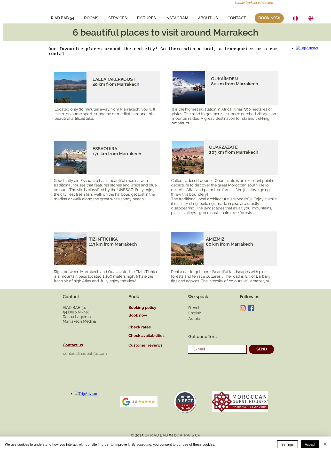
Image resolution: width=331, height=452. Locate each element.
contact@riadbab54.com (85, 353)
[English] (312, 18)
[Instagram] (243, 308)
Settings (287, 444)
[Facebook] (251, 308)
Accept (310, 444)
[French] (297, 18)
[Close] (325, 444)
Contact (71, 296)
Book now (137, 315)
